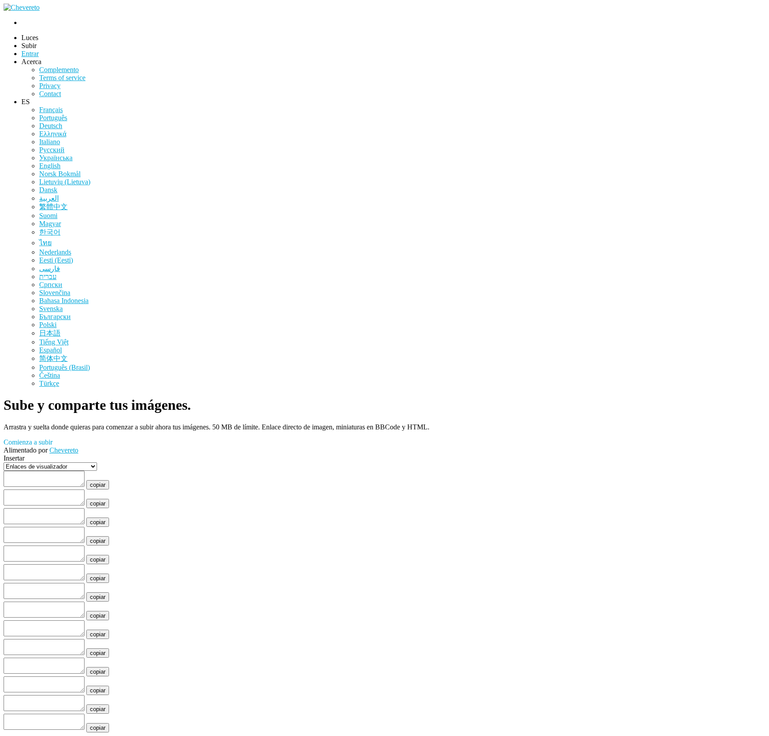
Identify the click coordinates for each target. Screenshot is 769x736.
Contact (50, 93)
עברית (48, 276)
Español (50, 350)
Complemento (59, 69)
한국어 (50, 232)
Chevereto (63, 450)
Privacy (50, 85)
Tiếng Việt (54, 342)
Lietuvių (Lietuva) (64, 182)
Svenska (51, 308)
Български (55, 316)
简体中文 (53, 358)
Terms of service (62, 77)
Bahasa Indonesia (64, 300)
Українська (56, 158)
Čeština (49, 375)
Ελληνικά (52, 133)
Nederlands (55, 252)
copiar (97, 484)
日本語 (50, 333)
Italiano (49, 142)
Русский (52, 150)
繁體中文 (53, 206)
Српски (50, 284)
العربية (49, 198)
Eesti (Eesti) (56, 260)
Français (51, 109)
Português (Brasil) (64, 367)
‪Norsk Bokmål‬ (60, 174)
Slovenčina (54, 292)
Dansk (48, 190)
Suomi (48, 215)
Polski (48, 324)
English (50, 166)
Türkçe (49, 383)
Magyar (50, 223)
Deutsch (50, 125)
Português (53, 117)
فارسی (49, 268)
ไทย (45, 243)
